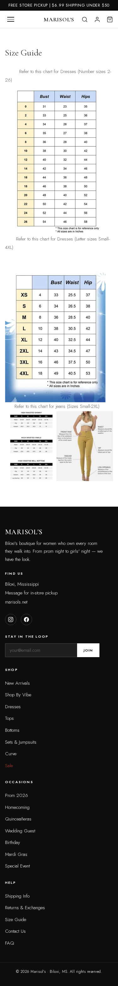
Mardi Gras (16, 854)
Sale (9, 765)
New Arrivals (17, 683)
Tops (9, 718)
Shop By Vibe (18, 694)
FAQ (9, 943)
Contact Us (15, 931)
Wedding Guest (20, 830)
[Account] (97, 19)
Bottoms (12, 730)
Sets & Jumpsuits (21, 742)
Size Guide (15, 919)
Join (88, 650)
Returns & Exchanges (25, 907)
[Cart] (110, 19)
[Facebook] (26, 619)
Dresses (13, 706)
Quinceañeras (18, 818)
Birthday (12, 842)
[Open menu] (10, 19)
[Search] (84, 19)
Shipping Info (17, 896)
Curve (10, 753)
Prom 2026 (16, 795)
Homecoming (17, 807)
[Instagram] (10, 619)
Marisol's (59, 19)
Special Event (17, 865)
